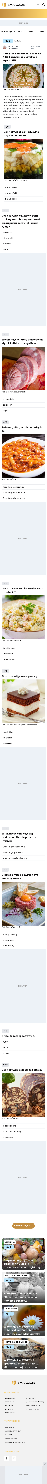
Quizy (19, 32)
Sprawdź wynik (23, 1225)
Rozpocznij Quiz (23, 84)
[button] (45, 1464)
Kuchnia (30, 32)
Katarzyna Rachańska (13, 47)
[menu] (37, 4)
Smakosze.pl (6, 32)
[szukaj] (43, 4)
